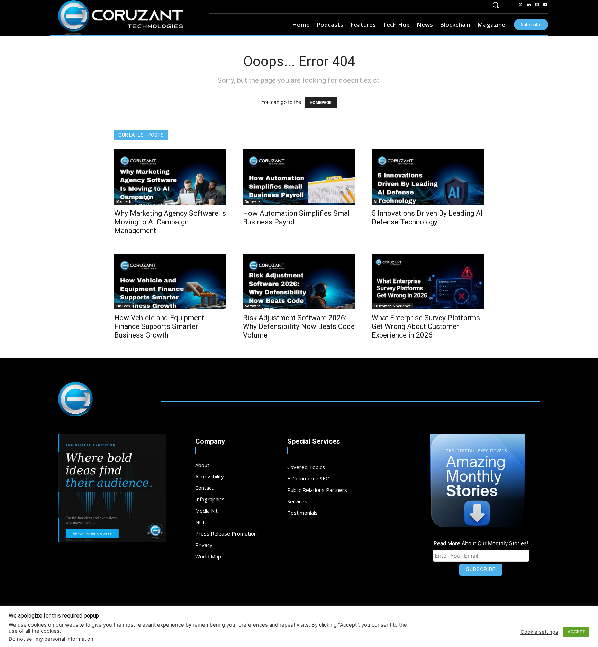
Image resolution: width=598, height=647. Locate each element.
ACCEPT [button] (576, 632)
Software (252, 201)
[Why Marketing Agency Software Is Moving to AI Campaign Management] (170, 177)
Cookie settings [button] (539, 632)
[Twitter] (520, 5)
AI (375, 201)
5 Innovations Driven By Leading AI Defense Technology (427, 217)
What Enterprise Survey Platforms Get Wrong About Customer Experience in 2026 (426, 326)
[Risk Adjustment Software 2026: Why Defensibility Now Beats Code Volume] (299, 281)
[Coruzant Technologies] (120, 18)
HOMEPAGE (321, 102)
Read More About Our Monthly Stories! (481, 543)
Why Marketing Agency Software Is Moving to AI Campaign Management (170, 222)
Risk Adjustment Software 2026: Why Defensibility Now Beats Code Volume (299, 326)
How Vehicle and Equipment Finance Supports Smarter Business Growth (159, 326)
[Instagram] (537, 5)
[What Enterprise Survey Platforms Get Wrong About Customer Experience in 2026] (428, 281)
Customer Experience (392, 306)
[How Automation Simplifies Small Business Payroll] (299, 177)
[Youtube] (545, 5)
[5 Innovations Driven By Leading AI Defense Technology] (428, 177)
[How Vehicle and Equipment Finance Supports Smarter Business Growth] (170, 281)
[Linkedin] (529, 5)
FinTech (123, 306)
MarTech (124, 201)
